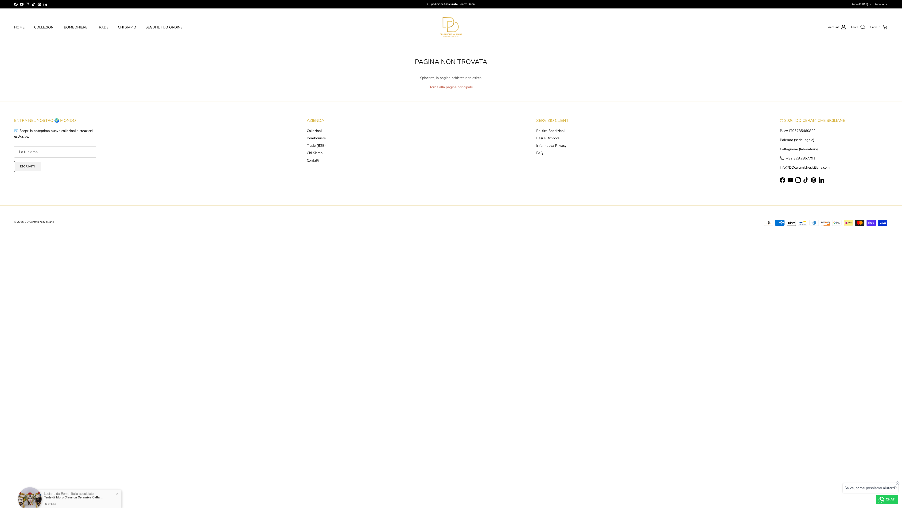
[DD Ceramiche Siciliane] (451, 27)
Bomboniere (316, 138)
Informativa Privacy (551, 145)
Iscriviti (27, 166)
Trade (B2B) (316, 145)
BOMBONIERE (75, 27)
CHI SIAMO (127, 27)
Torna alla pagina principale (451, 87)
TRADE (103, 27)
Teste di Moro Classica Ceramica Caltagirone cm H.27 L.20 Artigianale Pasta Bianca (73, 490)
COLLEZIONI (44, 27)
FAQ (539, 153)
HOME (19, 27)
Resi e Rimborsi (548, 138)
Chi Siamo (315, 153)
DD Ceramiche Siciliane (39, 222)
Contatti (313, 160)
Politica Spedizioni (550, 130)
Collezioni (314, 130)
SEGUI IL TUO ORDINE (164, 27)
